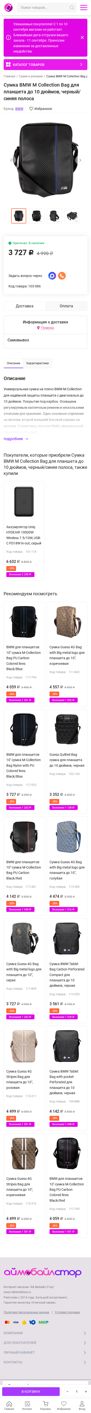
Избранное (43, 109)
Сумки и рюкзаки (31, 76)
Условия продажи (67, 1312)
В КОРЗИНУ (31, 1392)
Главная (9, 76)
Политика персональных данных (26, 1312)
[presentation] (11, 160)
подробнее (14, 438)
